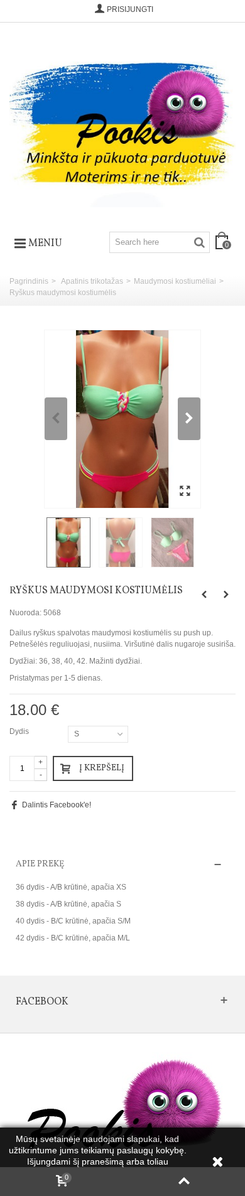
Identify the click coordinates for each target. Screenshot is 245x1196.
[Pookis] (122, 122)
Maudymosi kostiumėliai (175, 281)
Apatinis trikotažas (92, 281)
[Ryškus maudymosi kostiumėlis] (122, 419)
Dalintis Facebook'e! (56, 804)
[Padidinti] (184, 492)
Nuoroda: (25, 612)
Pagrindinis (28, 281)
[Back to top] (183, 1181)
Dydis (20, 731)
